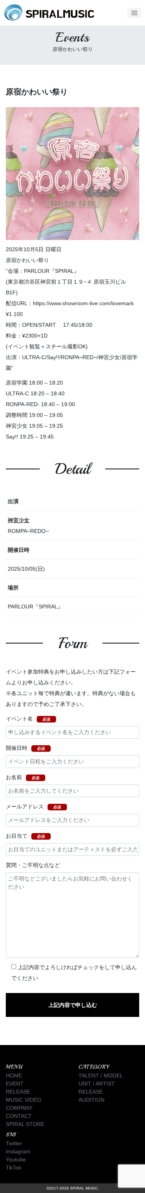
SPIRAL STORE (25, 1124)
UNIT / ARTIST (96, 1083)
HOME (14, 1075)
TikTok (13, 1167)
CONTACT (19, 1116)
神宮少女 (18, 520)
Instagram (18, 1151)
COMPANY (19, 1108)
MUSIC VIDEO (23, 1100)
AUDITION (91, 1100)
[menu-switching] (134, 13)
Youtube (16, 1159)
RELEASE (18, 1092)
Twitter (14, 1143)
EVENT (15, 1083)
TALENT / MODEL (100, 1075)
